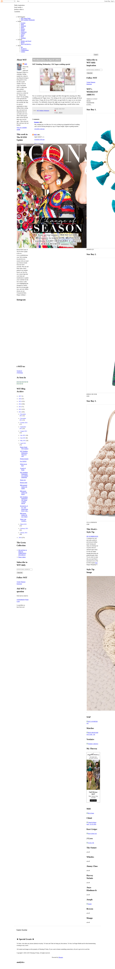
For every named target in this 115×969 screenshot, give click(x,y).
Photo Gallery (22, 557)
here (96, 562)
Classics (23, 33)
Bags (22, 36)
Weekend (23, 26)
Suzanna (36, 122)
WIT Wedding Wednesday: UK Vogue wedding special (24, 500)
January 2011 (23, 532)
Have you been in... (26, 44)
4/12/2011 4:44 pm (39, 129)
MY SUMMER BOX (92, 536)
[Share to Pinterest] (61, 112)
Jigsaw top (23, 480)
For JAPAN (23, 461)
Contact (23, 51)
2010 (20, 537)
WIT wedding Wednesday (28, 20)
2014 (20, 404)
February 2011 (24, 528)
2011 (20, 412)
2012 (20, 409)
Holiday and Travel (26, 41)
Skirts (22, 27)
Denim (22, 30)
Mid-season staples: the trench (23, 492)
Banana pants (23, 482)
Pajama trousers (24, 458)
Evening (23, 23)
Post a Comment (38, 143)
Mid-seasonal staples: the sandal (23, 486)
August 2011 (23, 431)
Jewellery (23, 38)
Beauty (23, 42)
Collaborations (25, 50)
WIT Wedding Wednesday (43, 110)
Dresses (23, 29)
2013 (20, 406)
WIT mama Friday (26, 18)
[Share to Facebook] (60, 112)
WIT (35, 134)
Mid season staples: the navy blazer (23, 515)
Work (22, 24)
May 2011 (23, 440)
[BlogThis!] (57, 112)
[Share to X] (58, 112)
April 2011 (23, 443)
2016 (20, 398)
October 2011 (24, 422)
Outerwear (24, 32)
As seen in (23, 48)
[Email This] (55, 112)
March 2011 (23, 524)
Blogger (61, 957)
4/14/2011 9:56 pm (39, 139)
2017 (20, 396)
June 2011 (23, 438)
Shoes (22, 35)
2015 (20, 401)
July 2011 (23, 435)
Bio (22, 47)
